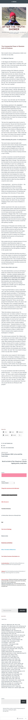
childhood (14, 636)
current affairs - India (8, 642)
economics (5, 648)
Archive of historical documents (16, 627)
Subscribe (22, 610)
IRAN (17, 659)
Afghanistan (10, 624)
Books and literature (7, 635)
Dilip (4, 445)
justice (18, 660)
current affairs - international (9, 644)
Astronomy (17, 630)
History (14, 654)
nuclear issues (15, 669)
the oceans (15, 684)
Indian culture (14, 657)
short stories (13, 680)
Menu (14, 1)
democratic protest (7, 645)
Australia (4, 632)
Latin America (16, 662)
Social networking (6, 681)
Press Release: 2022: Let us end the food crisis (11, 454)
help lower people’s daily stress (11, 276)
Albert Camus (13, 626)
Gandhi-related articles (8, 651)
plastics (10, 675)
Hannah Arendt (5, 654)
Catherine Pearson (8, 58)
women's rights (19, 687)
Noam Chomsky (5, 669)
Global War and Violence (8, 653)
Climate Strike (5, 638)
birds (14, 633)
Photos (4, 675)
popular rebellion (6, 677)
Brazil (16, 635)
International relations (8, 659)
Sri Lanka (10, 683)
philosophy (18, 674)
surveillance (18, 683)
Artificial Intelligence (7, 630)
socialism (20, 680)
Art (13, 629)
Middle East (13, 666)
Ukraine (4, 687)
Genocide (18, 651)
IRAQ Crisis (4, 660)
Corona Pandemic (17, 639)
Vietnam (11, 687)
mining (20, 666)
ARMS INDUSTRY (6, 629)
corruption (5, 641)
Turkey (18, 686)
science (4, 680)
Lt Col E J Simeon (18, 663)
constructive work (6, 639)
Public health (16, 677)
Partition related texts (7, 674)
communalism (15, 638)
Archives (3, 481)
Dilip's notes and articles (8, 647)
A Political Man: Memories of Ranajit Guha (11, 515)
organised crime (6, 671)
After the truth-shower (14, 28)
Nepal (23, 668)
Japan (11, 660)
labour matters (6, 662)
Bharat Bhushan (6, 633)
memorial (5, 666)
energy (20, 648)
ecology (19, 647)
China (21, 636)
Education (13, 648)
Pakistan (4, 672)
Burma (22, 635)
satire (17, 678)
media (13, 665)
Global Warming (21, 653)
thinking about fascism (8, 686)
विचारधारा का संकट (4, 536)
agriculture (5, 626)
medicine (19, 665)
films (11, 650)
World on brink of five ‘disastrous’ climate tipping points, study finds (14, 461)
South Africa (17, 681)
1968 (3, 624)
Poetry (16, 675)
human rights (6, 656)
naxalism (16, 668)
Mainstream (5, 665)
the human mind (10, 447)
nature (10, 668)
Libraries (4, 663)
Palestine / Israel (13, 672)
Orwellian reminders (18, 671)
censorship (5, 636)
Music (4, 668)
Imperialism (5, 657)
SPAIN (3, 683)
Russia (11, 678)
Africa (17, 624)
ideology (14, 656)
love (4, 447)
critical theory (15, 641)
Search (2, 472)
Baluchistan (12, 632)
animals (4, 627)
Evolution (4, 650)
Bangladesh (20, 632)
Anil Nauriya (22, 626)
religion (4, 678)
